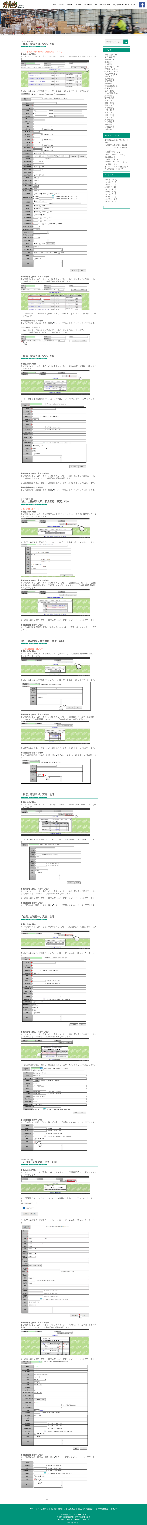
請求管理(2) (109, 96)
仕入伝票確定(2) (111, 93)
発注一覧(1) (109, 115)
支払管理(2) (109, 98)
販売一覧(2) (109, 84)
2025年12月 (109, 180)
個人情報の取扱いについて (124, 5)
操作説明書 (11, 34)
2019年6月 (109, 197)
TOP (45, 5)
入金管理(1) (109, 122)
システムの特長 (57, 5)
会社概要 (88, 5)
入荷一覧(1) (109, 129)
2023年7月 (109, 185)
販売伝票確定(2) (111, 86)
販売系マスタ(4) (111, 69)
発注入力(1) (109, 112)
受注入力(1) (109, 100)
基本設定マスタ (33, 358)
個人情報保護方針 (102, 5)
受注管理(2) (109, 81)
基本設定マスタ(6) (112, 67)
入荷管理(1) (109, 120)
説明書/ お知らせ (74, 5)
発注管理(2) (109, 88)
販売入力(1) (109, 105)
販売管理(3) (109, 76)
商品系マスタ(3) (111, 74)
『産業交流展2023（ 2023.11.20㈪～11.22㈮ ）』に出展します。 (116, 154)
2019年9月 (109, 194)
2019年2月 (109, 199)
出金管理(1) (109, 125)
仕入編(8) (108, 64)
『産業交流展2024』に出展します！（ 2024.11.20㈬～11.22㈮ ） (116, 147)
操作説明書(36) (111, 55)
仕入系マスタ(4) (111, 71)
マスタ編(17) (110, 57)
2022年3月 (109, 189)
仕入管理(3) (109, 79)
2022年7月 (109, 187)
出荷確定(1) (109, 127)
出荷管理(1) (109, 108)
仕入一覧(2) (109, 91)
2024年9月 (109, 182)
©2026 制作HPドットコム (73, 1523)
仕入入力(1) (109, 117)
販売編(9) (108, 62)
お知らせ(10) (110, 59)
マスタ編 (24, 46)
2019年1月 (109, 201)
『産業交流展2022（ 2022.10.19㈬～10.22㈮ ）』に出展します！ (116, 162)
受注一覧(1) (109, 103)
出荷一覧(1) (109, 110)
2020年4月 (109, 192)
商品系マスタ (33, 46)
